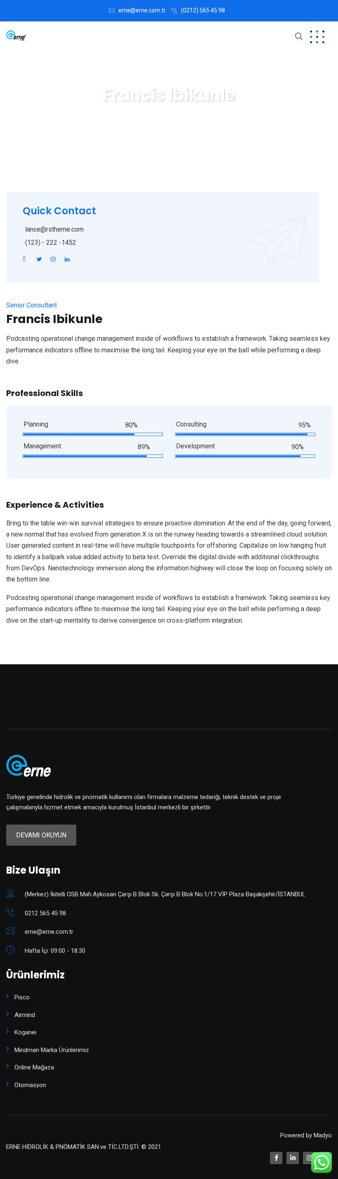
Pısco (22, 997)
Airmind (24, 1015)
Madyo (323, 1135)
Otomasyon (30, 1085)
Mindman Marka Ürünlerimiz (51, 1050)
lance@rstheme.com (54, 229)
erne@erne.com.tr (142, 10)
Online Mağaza (34, 1067)
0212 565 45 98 (45, 913)
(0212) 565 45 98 (203, 10)
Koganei (25, 1032)
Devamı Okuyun (41, 835)
